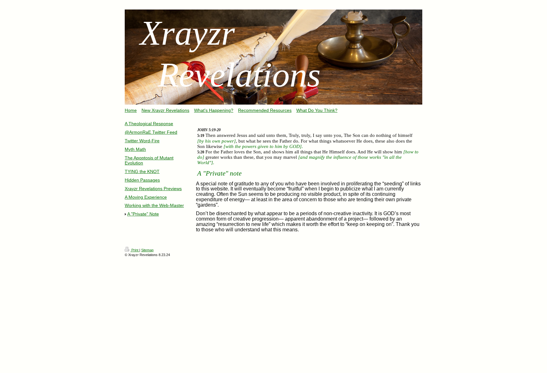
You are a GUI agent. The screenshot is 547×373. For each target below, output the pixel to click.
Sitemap (147, 250)
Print (134, 250)
